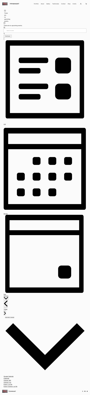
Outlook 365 (7, 380)
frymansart (14, 4)
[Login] (80, 3)
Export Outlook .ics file (10, 386)
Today (5, 309)
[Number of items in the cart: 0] (86, 3)
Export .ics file (8, 384)
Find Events (7, 36)
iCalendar (6, 378)
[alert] (4, 16)
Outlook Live (7, 382)
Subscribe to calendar (9, 317)
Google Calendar (9, 376)
